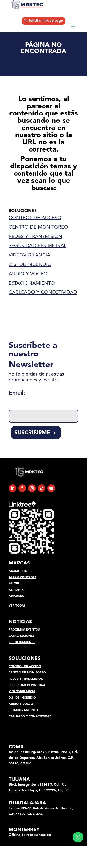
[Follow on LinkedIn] (12, 488)
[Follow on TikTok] (41, 488)
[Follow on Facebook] (22, 488)
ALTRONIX (16, 590)
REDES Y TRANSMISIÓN (35, 236)
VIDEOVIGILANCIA (29, 255)
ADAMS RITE (18, 571)
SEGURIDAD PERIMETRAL (37, 246)
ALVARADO (17, 596)
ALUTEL (14, 583)
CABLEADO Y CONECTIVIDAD (43, 292)
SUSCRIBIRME (32, 433)
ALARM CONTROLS (22, 577)
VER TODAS (17, 605)
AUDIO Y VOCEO (28, 274)
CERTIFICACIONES (22, 642)
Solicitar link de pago (45, 20)
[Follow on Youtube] (51, 488)
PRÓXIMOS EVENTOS (24, 629)
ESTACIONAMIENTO (32, 283)
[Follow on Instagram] (32, 488)
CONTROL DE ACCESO (35, 218)
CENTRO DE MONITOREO (38, 227)
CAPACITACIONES (22, 636)
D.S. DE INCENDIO (30, 264)
